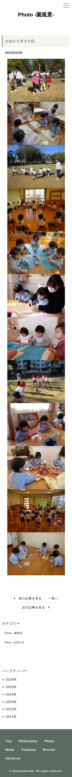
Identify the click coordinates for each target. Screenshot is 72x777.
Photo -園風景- (12, 633)
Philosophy (28, 741)
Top (9, 741)
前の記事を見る (29, 598)
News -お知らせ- (13, 642)
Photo (49, 741)
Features (29, 749)
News (10, 749)
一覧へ (53, 598)
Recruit (49, 749)
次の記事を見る (35, 607)
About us (13, 758)
